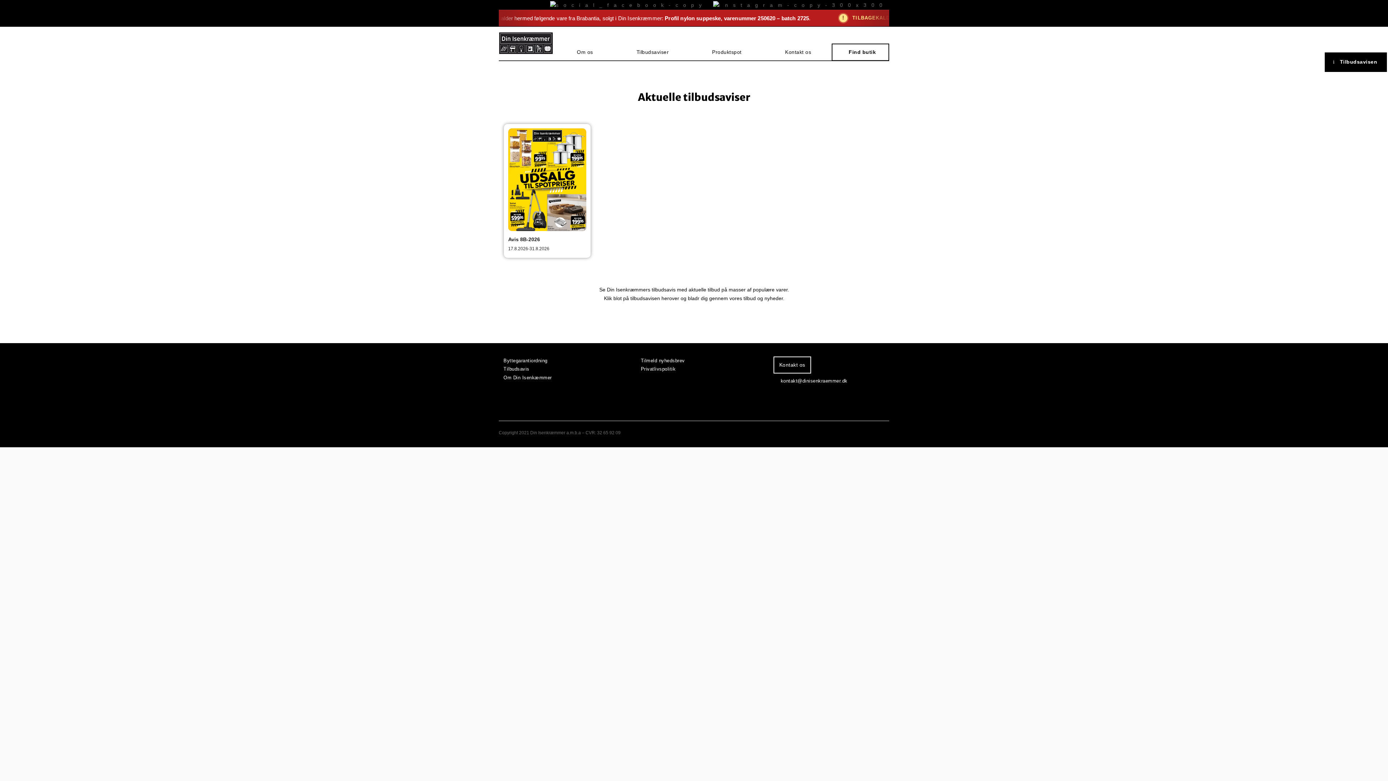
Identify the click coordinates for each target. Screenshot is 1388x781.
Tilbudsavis (517, 369)
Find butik (862, 52)
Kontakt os (798, 52)
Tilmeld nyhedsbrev (663, 360)
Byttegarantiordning (526, 360)
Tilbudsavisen (1359, 62)
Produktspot (727, 52)
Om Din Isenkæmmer (528, 377)
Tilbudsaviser (653, 52)
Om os (585, 52)
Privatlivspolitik (658, 369)
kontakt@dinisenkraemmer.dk (814, 381)
